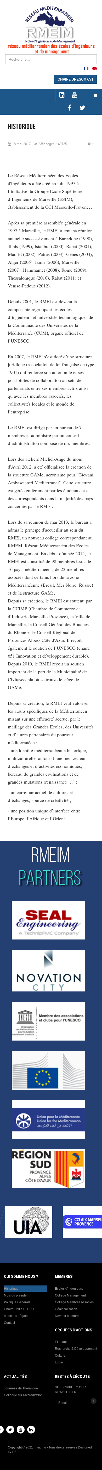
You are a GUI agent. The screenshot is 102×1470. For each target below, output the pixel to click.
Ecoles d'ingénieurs (69, 1288)
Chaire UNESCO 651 (19, 1309)
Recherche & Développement (76, 1349)
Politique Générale (17, 1302)
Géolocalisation (66, 1309)
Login (59, 1362)
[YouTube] (21, 1430)
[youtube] (74, 95)
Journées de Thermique (21, 1388)
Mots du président (16, 1295)
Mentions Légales (16, 1316)
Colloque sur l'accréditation (23, 1395)
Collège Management (70, 1295)
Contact (9, 1323)
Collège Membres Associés (74, 1302)
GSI (14, 1452)
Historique (11, 1288)
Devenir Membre (67, 1316)
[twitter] (82, 108)
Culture (60, 1355)
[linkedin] (61, 95)
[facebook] (69, 108)
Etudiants (61, 1342)
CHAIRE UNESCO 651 (75, 79)
